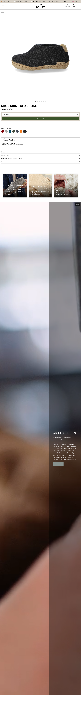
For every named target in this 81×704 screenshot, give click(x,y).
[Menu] (3, 6)
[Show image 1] (35, 101)
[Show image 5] (43, 101)
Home (2, 12)
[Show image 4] (41, 101)
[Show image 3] (39, 101)
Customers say (6, 162)
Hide (77, 204)
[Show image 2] (37, 101)
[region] (40, 185)
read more (58, 464)
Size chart (4, 152)
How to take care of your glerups (12, 158)
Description (5, 155)
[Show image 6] (45, 101)
